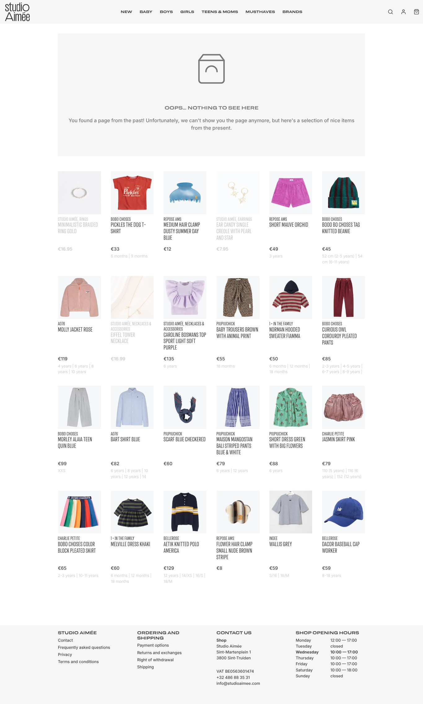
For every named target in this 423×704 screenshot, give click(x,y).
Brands (292, 12)
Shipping (145, 667)
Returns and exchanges (159, 653)
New (126, 12)
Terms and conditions (78, 662)
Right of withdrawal (155, 660)
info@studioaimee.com (238, 683)
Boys (166, 12)
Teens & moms (220, 12)
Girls (187, 12)
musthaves (260, 12)
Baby (146, 12)
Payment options (153, 645)
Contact (65, 640)
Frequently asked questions (84, 647)
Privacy (65, 655)
